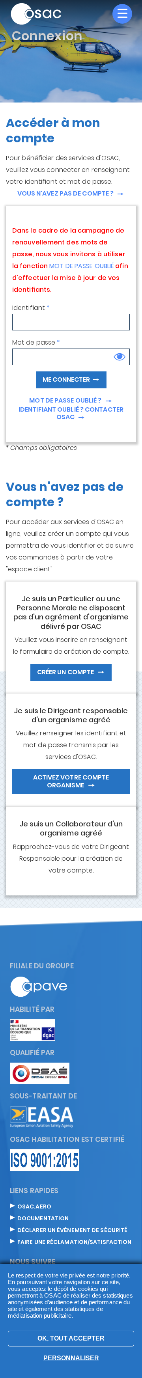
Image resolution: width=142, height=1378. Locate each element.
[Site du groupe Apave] (39, 986)
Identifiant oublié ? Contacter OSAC (71, 414)
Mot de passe (33, 342)
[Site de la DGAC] (32, 1029)
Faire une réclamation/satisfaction (74, 1242)
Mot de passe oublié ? (66, 400)
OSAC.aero (34, 1206)
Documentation (43, 1218)
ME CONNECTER (66, 379)
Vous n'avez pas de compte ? (66, 193)
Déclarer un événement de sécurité (72, 1230)
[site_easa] (41, 1116)
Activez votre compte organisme (71, 781)
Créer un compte (66, 672)
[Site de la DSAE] (39, 1073)
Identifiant (28, 307)
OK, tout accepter (71, 1338)
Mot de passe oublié (81, 266)
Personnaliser (71, 1358)
